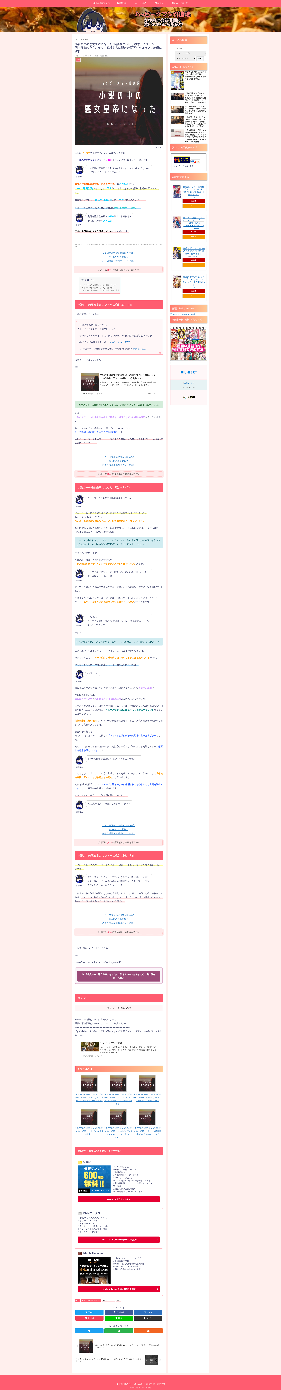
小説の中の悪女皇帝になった (91, 1300)
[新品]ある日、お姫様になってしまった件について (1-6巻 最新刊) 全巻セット (194, 190)
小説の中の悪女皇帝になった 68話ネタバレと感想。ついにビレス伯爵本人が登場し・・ (89, 1131)
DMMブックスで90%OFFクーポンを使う (119, 1239)
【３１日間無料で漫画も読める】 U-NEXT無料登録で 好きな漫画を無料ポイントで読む (118, 461)
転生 (119, 1300)
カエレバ (196, 197)
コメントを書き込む (119, 1007)
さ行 (78, 1300)
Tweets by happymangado (183, 314)
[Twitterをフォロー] (89, 1330)
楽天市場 (193, 201)
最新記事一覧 (150, 1384)
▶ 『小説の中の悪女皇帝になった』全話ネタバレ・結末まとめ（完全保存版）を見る (118, 976)
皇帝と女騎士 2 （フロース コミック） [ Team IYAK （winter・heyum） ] (193, 221)
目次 (87, 279)
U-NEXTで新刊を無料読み (118, 1199)
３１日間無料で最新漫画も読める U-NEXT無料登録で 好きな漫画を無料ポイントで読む (118, 257)
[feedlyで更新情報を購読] (118, 1330)
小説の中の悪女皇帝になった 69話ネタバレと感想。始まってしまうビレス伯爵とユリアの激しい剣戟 (147, 1097)
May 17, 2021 (140, 349)
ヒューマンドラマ (109, 1300)
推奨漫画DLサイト (125, 1384)
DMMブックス (189, 383)
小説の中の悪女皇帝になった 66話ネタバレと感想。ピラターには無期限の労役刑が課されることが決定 (147, 1131)
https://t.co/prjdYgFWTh (119, 342)
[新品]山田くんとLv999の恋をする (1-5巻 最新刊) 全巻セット (193, 251)
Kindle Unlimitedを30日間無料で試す (119, 1289)
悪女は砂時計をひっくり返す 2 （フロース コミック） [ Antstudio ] (194, 281)
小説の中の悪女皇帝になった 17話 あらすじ (100, 285)
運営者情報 (161, 1384)
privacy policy (138, 1384)
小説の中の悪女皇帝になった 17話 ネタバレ (99, 288)
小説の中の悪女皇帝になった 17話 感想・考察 (100, 290)
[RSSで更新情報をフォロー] (148, 1330)
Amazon (193, 206)
